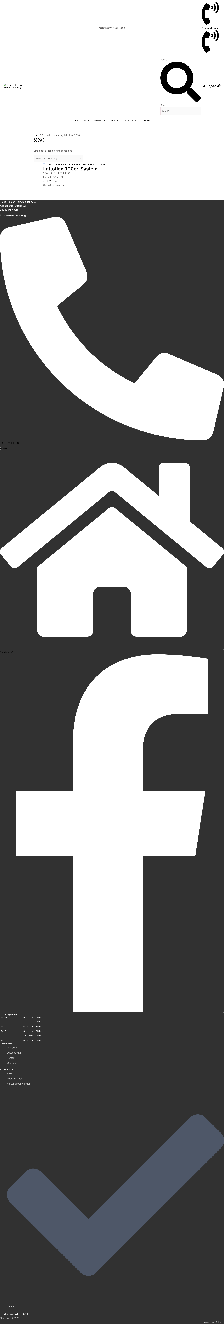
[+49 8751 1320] (112, 439)
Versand (53, 181)
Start (36, 135)
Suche (163, 59)
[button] (88, 120)
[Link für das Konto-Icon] (204, 86)
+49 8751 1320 (9, 443)
